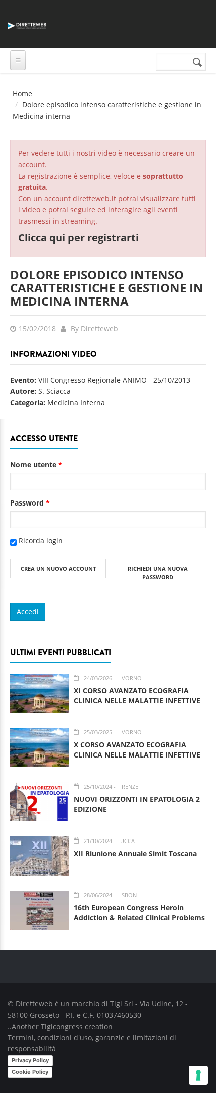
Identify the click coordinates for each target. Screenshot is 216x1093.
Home (22, 93)
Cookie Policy (30, 1071)
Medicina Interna (76, 402)
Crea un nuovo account (58, 568)
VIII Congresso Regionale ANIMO (92, 380)
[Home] (27, 24)
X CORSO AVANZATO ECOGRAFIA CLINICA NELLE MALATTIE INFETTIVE (137, 750)
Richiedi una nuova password (158, 573)
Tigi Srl (121, 1003)
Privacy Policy (30, 1060)
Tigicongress (62, 1026)
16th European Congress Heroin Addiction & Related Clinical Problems (139, 912)
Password (30, 503)
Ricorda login (41, 540)
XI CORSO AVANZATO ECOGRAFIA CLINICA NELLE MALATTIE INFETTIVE (137, 695)
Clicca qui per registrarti (78, 237)
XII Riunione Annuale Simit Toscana (135, 853)
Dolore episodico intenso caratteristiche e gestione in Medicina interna (106, 287)
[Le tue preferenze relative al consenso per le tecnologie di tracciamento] (198, 1075)
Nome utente (36, 464)
